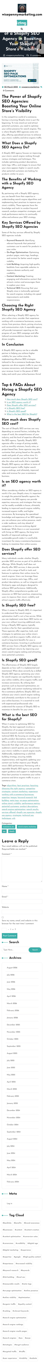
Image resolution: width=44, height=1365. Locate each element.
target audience (22, 1345)
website (34, 1358)
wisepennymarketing (31, 87)
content (19, 1230)
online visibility (10, 1297)
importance (8, 1264)
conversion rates (31, 1237)
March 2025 (12, 1089)
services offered (8, 812)
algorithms (11, 786)
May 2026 (11, 989)
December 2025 (13, 1025)
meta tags (14, 801)
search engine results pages (15, 1331)
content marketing (19, 792)
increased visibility (24, 1264)
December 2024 (13, 1110)
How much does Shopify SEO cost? (22, 399)
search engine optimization (13, 809)
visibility (24, 1358)
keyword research (25, 798)
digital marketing (11, 1250)
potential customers (10, 806)
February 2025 (13, 1096)
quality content (25, 1304)
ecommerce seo (34, 60)
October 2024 (12, 1125)
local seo (21, 1277)
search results (32, 809)
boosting (34, 786)
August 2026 (12, 968)
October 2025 (12, 1039)
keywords (25, 1270)
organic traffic (10, 1304)
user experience (10, 1358)
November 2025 (13, 1032)
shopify (34, 63)
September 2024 (14, 1132)
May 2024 (11, 1160)
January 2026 (12, 1018)
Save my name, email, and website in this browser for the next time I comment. (20, 922)
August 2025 (12, 1053)
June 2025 (11, 1068)
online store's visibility (11, 804)
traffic (22, 1352)
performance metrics (31, 804)
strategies (17, 815)
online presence (31, 1291)
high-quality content (32, 1257)
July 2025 (10, 1061)
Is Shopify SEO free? (16, 408)
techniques (6, 818)
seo (28, 63)
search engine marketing (14, 63)
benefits (18, 1223)
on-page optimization (29, 801)
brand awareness (32, 1223)
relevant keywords (21, 1311)
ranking (7, 1311)
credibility (21, 1243)
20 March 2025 (11, 87)
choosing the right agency (13, 789)
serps (28, 1338)
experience (26, 1250)
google (18, 1257)
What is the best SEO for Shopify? (22, 414)
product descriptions (29, 806)
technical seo (27, 815)
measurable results (11, 1284)
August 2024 (12, 1139)
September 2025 (14, 1046)
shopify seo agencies (25, 812)
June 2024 (11, 1153)
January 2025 (12, 1103)
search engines (10, 1338)
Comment (6, 854)
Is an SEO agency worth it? (19, 402)
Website (5, 907)
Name (5, 886)
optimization (25, 1297)
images (14, 798)
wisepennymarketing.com (22, 14)
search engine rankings (13, 1325)
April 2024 (11, 1168)
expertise (6, 798)
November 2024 (13, 1118)
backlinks (7, 1223)
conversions (8, 1243)
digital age (33, 1243)
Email (5, 897)
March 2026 (12, 1003)
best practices (23, 786)
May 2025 (11, 1075)
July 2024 (10, 1146)
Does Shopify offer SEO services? (21, 405)
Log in (9, 1204)
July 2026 (10, 975)
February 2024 (13, 1182)
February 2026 (13, 1011)
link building (9, 1277)
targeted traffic (10, 1352)
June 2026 (11, 982)
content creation (32, 1230)
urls (13, 818)
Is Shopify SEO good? (16, 411)
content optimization (12, 1237)
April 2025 (11, 1082)
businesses (8, 1230)
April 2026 (11, 996)
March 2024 (12, 1175)
